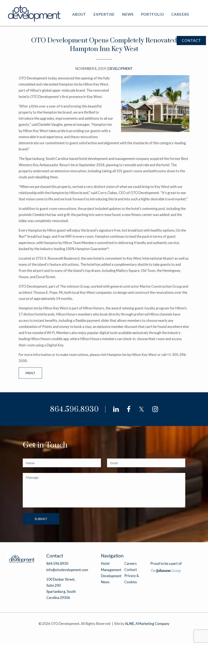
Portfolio (152, 14)
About (79, 14)
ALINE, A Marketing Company (147, 623)
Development (111, 576)
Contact (191, 40)
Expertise (104, 14)
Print (30, 373)
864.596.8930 (74, 409)
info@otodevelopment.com (67, 570)
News (127, 14)
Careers (180, 14)
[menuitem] (79, 14)
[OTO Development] (34, 13)
